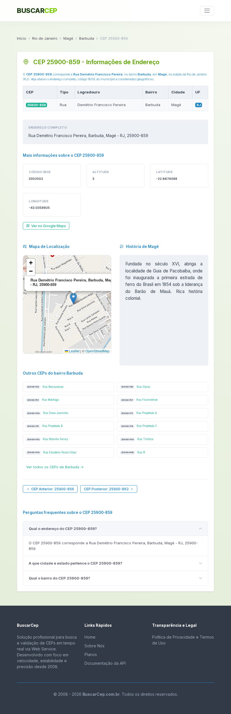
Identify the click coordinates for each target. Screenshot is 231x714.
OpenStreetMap (97, 350)
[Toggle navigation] (207, 10)
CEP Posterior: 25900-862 (106, 489)
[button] (73, 298)
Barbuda (86, 38)
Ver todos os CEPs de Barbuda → (55, 467)
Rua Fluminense (139, 399)
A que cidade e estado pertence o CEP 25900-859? (75, 563)
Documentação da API (105, 663)
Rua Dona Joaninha (47, 413)
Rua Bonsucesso (45, 386)
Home (90, 637)
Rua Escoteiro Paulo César (52, 452)
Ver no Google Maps (48, 226)
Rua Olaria (135, 386)
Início (21, 38)
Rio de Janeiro (44, 38)
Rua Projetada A (139, 413)
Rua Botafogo (43, 399)
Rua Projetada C (139, 425)
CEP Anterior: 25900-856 (52, 489)
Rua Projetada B (45, 425)
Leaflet (73, 350)
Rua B (133, 452)
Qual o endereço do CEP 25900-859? (63, 528)
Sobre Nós (95, 645)
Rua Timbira (137, 439)
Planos (91, 654)
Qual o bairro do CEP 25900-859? (59, 578)
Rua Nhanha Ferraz (47, 439)
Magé (68, 38)
